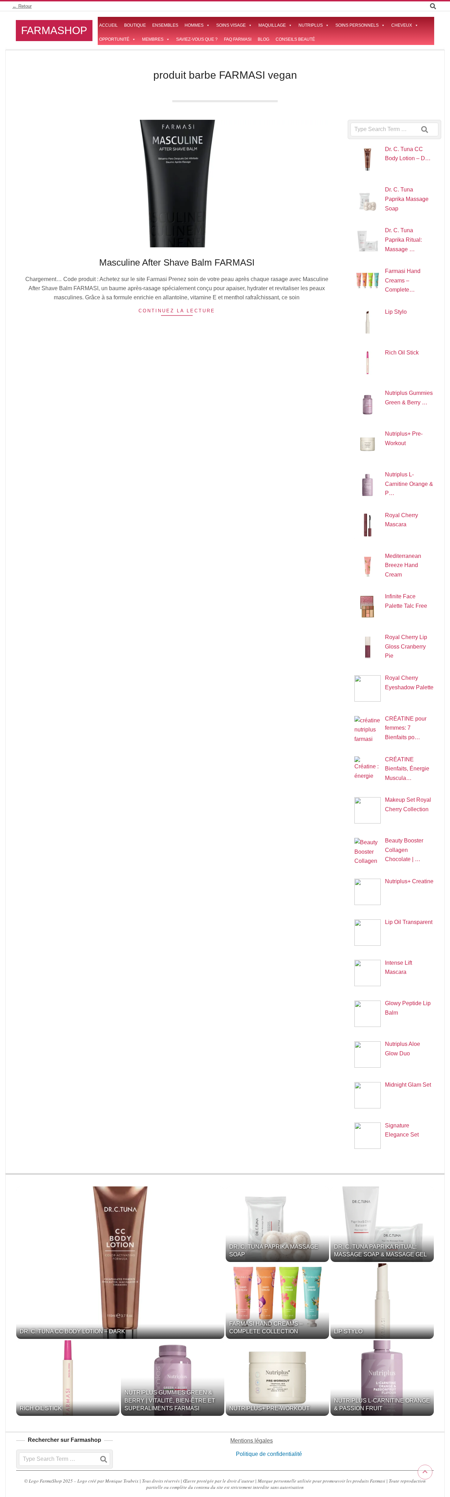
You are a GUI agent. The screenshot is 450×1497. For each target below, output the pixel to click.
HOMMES (194, 25)
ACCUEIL (108, 25)
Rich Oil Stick (41, 1408)
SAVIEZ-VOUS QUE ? (197, 39)
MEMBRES (152, 39)
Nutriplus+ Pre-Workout (269, 1408)
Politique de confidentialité (268, 1454)
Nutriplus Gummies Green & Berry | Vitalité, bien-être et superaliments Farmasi (169, 1400)
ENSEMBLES (165, 25)
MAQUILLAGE (272, 25)
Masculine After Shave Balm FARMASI (177, 262)
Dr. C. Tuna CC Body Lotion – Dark (72, 1331)
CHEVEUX (401, 25)
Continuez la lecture (177, 310)
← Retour (22, 6)
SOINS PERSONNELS (357, 25)
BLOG (263, 39)
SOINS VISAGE (231, 25)
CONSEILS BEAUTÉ (295, 39)
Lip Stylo (348, 1331)
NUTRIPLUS (310, 25)
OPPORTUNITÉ (114, 39)
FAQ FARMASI (237, 39)
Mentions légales (251, 1441)
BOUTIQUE (135, 25)
